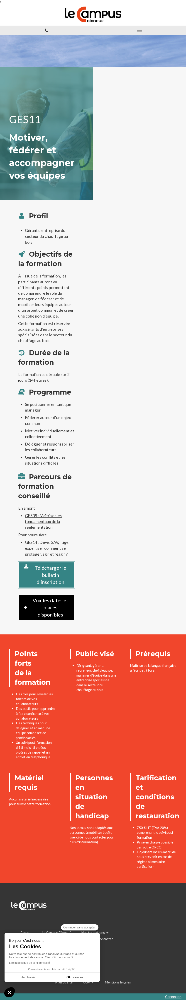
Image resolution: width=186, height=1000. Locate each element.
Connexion (173, 997)
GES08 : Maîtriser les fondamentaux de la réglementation (43, 521)
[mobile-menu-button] (139, 30)
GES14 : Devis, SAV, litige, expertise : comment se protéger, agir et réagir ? (47, 548)
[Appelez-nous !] (46, 30)
